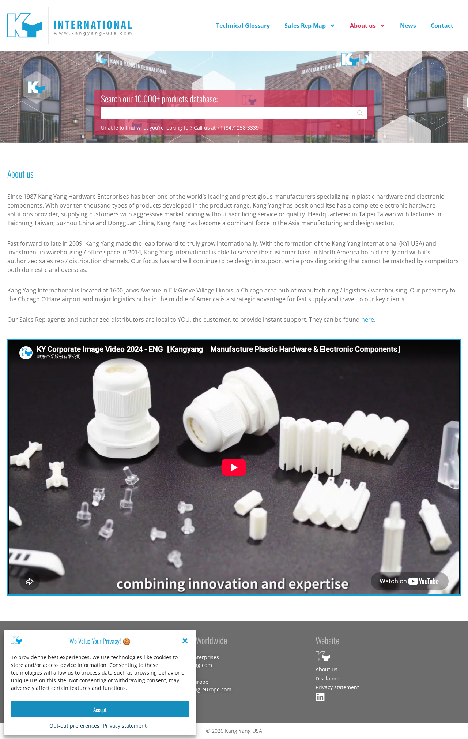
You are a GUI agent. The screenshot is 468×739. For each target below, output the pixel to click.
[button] (185, 641)
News (408, 26)
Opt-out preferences (74, 725)
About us (363, 26)
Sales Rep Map (305, 26)
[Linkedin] (320, 697)
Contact (442, 26)
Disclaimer (328, 678)
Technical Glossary (243, 26)
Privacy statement (125, 725)
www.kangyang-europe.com (197, 689)
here (367, 320)
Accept (100, 709)
